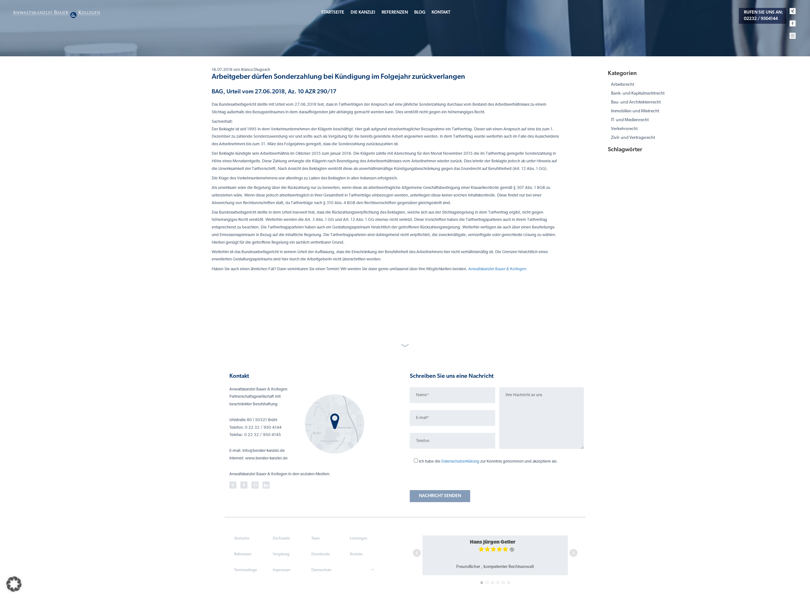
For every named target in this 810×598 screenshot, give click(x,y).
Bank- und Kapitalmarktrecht (637, 93)
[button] (14, 584)
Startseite (332, 12)
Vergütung (281, 554)
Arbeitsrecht (622, 84)
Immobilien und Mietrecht (635, 111)
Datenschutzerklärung (460, 461)
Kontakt (441, 12)
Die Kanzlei (363, 12)
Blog (419, 12)
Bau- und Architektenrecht (636, 102)
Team (315, 538)
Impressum (281, 570)
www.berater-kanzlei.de (266, 458)
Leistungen (358, 538)
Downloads (320, 554)
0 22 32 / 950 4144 (263, 428)
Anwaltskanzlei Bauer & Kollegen (497, 269)
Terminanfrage (245, 570)
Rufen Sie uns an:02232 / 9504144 (763, 15)
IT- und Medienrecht (630, 120)
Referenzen (395, 12)
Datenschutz (321, 570)
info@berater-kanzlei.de (263, 451)
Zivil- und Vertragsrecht (633, 137)
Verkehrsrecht (624, 129)
